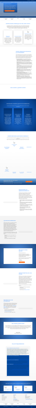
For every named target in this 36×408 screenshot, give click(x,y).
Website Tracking (5, 307)
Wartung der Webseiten (27, 289)
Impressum (18, 406)
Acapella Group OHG (18, 114)
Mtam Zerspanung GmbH (7, 114)
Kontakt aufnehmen (29, 181)
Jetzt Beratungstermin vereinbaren (28, 399)
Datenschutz (12, 406)
